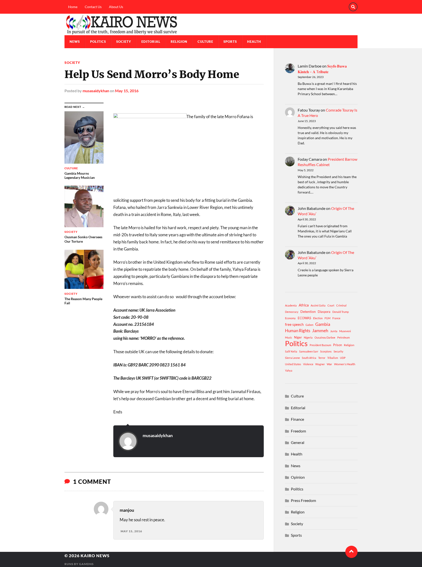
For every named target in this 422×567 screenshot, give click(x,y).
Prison (337, 345)
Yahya (288, 370)
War (329, 364)
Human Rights (297, 330)
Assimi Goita (318, 305)
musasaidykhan (96, 90)
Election (318, 318)
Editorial (150, 42)
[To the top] (351, 552)
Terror (321, 357)
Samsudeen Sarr (308, 351)
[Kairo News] (211, 24)
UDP (343, 357)
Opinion (298, 477)
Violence (308, 364)
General (297, 442)
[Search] (353, 6)
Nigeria (308, 337)
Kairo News (95, 555)
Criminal (341, 305)
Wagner (320, 364)
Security (338, 351)
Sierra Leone (292, 357)
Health (254, 42)
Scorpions (326, 351)
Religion (179, 42)
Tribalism (332, 357)
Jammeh (320, 330)
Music (288, 337)
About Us (116, 7)
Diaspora (324, 312)
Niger (298, 337)
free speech (294, 324)
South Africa (309, 357)
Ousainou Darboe (325, 337)
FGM (327, 318)
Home (72, 7)
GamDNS (86, 564)
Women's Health (344, 364)
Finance (297, 419)
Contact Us (93, 7)
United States (293, 364)
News (75, 42)
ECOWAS (304, 318)
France (336, 318)
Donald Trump (340, 311)
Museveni (345, 331)
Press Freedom (303, 500)
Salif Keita (291, 351)
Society (123, 42)
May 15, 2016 (126, 90)
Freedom (298, 431)
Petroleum (343, 337)
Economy (290, 318)
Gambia (322, 324)
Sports (230, 42)
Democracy (291, 311)
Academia (291, 305)
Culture (205, 42)
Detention (308, 311)
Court (330, 305)
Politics (98, 42)
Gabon (309, 324)
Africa (304, 305)
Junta (333, 331)
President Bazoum (320, 345)
